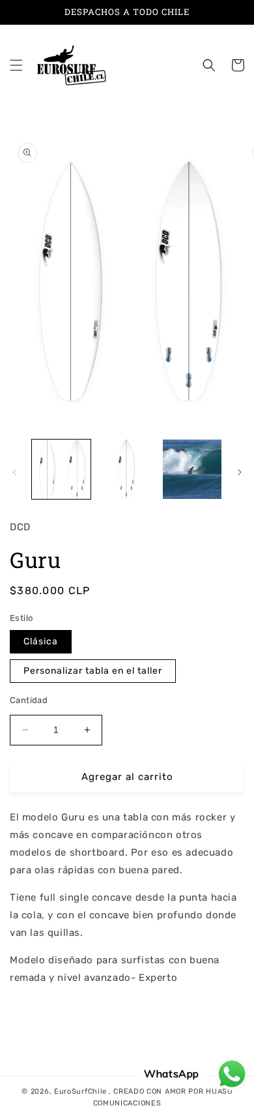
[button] (16, 65)
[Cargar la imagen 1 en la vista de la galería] (61, 469)
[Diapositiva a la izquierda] (14, 472)
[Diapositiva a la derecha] (239, 472)
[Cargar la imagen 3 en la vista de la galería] (192, 469)
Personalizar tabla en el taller (92, 670)
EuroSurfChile (80, 1091)
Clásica (40, 641)
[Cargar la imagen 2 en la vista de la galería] (126, 469)
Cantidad (29, 700)
